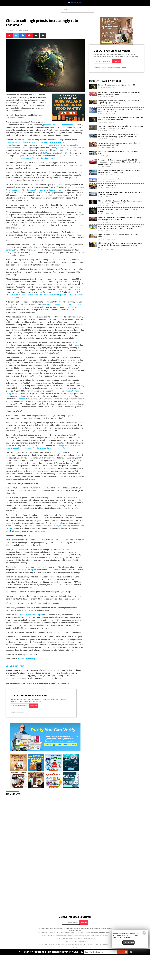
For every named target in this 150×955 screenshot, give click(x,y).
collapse (37, 673)
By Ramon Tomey (110, 147)
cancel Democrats (54, 670)
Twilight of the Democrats (107, 185)
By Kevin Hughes (110, 113)
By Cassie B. (109, 175)
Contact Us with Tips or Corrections (75, 941)
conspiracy (46, 673)
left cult (75, 676)
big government (31, 670)
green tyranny (57, 676)
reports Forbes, (18, 549)
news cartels (27, 678)
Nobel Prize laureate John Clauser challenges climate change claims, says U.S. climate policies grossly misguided (119, 227)
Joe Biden (68, 676)
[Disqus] (45, 824)
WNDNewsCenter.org (14, 118)
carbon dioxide (68, 670)
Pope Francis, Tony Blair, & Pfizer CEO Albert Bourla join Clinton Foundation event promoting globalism (120, 127)
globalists (47, 676)
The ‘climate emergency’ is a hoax (109, 179)
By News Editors (110, 87)
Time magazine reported (28, 570)
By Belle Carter (110, 205)
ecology (73, 673)
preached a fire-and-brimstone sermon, (59, 125)
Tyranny (58, 678)
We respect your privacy (63, 932)
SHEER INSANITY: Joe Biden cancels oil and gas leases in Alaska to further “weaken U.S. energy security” (120, 202)
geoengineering (23, 676)
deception (56, 673)
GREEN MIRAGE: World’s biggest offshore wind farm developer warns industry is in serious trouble (120, 171)
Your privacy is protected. (17, 712)
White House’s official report (31, 615)
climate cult (17, 673)
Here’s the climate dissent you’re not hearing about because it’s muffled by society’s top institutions (120, 119)
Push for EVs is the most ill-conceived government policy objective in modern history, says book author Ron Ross (118, 136)
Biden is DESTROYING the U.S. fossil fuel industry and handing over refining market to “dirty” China (119, 219)
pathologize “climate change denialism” (65, 148)
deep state (65, 673)
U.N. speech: (20, 399)
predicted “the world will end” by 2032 (53, 153)
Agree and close (129, 942)
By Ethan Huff (109, 96)
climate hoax (28, 673)
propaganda (38, 678)
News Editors (23, 31)
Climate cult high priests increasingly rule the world (116, 85)
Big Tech (42, 670)
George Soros (36, 676)
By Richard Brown (110, 249)
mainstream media (13, 678)
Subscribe (122, 952)
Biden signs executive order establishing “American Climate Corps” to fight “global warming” (119, 102)
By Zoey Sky (109, 139)
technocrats (49, 678)
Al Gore (22, 670)
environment (11, 676)
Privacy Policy (75, 947)
